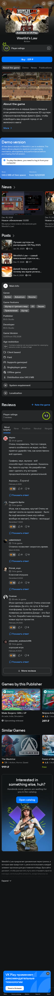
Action (27, 41)
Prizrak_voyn (15, 568)
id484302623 (15, 540)
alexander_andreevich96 (20, 641)
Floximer (13, 596)
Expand (24, 480)
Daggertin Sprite (16, 502)
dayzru (12, 437)
